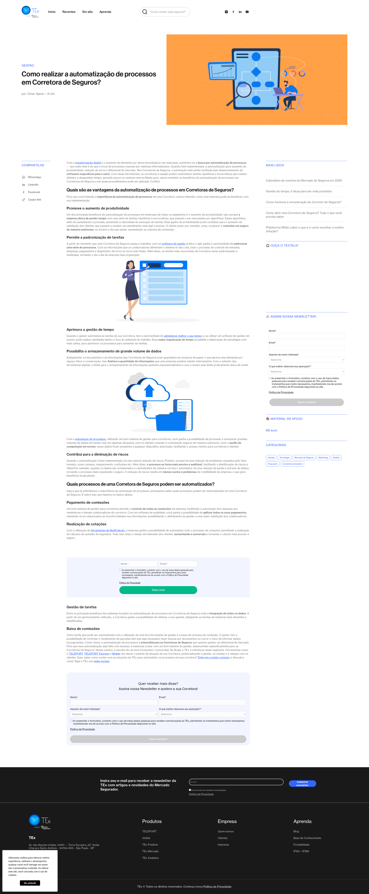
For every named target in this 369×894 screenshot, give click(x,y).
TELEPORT (76, 653)
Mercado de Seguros (304, 457)
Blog (296, 831)
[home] (30, 12)
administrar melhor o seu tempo (183, 336)
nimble (146, 838)
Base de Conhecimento (307, 838)
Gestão (28, 65)
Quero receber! (158, 739)
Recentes (69, 12)
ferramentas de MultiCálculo (108, 530)
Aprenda (105, 12)
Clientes (222, 838)
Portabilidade (301, 844)
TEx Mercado (150, 851)
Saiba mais (158, 590)
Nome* (74, 697)
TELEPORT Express (96, 653)
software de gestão (173, 243)
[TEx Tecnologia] (39, 821)
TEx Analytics (150, 858)
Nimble (116, 653)
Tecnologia (284, 457)
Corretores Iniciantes (292, 464)
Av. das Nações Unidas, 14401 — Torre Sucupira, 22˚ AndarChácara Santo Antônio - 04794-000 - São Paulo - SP (64, 846)
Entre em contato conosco (214, 657)
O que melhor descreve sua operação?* (180, 709)
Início (51, 12)
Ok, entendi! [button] (30, 883)
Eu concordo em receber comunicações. (208, 790)
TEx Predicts (150, 844)
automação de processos (90, 439)
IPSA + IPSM (301, 851)
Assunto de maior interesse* (85, 709)
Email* (162, 697)
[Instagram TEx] (226, 12)
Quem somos (226, 831)
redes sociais (101, 661)
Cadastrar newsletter (302, 783)
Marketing (323, 457)
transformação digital (88, 162)
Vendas (271, 457)
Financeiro (273, 464)
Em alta (87, 12)
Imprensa (223, 844)
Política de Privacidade (129, 582)
